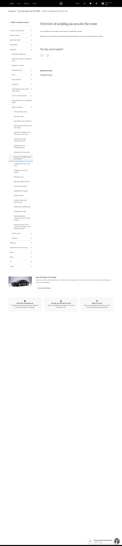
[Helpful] (41, 55)
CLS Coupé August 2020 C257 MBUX (29, 11)
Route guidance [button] (16, 79)
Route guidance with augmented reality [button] (21, 101)
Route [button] (13, 75)
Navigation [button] (13, 49)
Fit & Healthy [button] (14, 45)
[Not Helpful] (47, 55)
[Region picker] (96, 3)
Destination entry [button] (17, 70)
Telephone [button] (13, 243)
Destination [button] (15, 84)
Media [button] (11, 252)
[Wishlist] (90, 3)
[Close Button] (108, 541)
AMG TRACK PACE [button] (15, 40)
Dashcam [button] (14, 238)
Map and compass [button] (17, 107)
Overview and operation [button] (17, 30)
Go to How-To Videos (44, 288)
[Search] (84, 3)
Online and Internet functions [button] (19, 247)
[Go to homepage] (61, 3)
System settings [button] (14, 35)
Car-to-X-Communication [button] (19, 96)
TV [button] (10, 262)
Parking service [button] (16, 233)
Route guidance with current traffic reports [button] (20, 90)
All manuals (12, 11)
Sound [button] (12, 266)
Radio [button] (11, 257)
